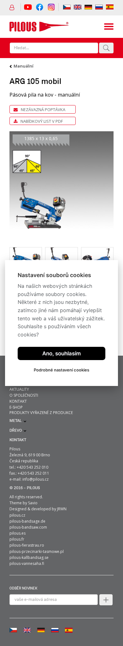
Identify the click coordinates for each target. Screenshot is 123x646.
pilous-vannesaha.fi (26, 563)
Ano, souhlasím (61, 353)
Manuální (23, 66)
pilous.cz (17, 515)
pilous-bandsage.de (27, 521)
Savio (33, 503)
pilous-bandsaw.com (28, 527)
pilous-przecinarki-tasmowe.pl (36, 551)
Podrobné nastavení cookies (61, 369)
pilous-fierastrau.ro (26, 545)
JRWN (62, 509)
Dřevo (15, 431)
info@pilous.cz (35, 479)
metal (15, 421)
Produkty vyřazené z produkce (41, 412)
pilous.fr (16, 539)
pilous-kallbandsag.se (29, 557)
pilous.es (17, 533)
